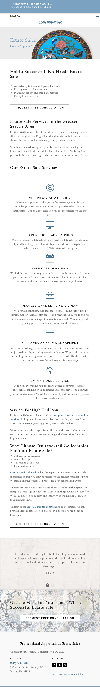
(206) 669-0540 (50, 22)
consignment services (63, 415)
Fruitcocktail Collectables (25, 472)
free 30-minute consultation (44, 506)
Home (13, 46)
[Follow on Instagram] (65, 665)
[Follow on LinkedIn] (59, 665)
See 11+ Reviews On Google (67, 674)
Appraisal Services (30, 46)
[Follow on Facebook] (54, 665)
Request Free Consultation (39, 107)
